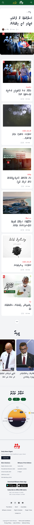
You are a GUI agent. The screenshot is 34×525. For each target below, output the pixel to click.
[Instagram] (19, 503)
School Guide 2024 (6, 471)
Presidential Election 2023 (8, 469)
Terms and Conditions (24, 520)
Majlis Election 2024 (6, 466)
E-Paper (20, 471)
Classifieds (23, 507)
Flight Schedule (18, 510)
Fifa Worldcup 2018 (6, 477)
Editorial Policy (26, 523)
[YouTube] (22, 503)
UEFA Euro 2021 (5, 474)
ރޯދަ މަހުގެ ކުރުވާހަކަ (26, 131)
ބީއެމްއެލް (29, 175)
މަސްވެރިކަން (28, 87)
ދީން (30, 302)
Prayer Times (28, 510)
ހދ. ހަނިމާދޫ (28, 218)
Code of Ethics (16, 523)
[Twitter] (11, 503)
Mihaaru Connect (6, 510)
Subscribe (5, 457)
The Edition (9, 507)
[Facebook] (15, 503)
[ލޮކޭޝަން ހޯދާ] (10, 399)
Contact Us (18, 513)
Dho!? (16, 507)
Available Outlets (22, 469)
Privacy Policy (7, 523)
